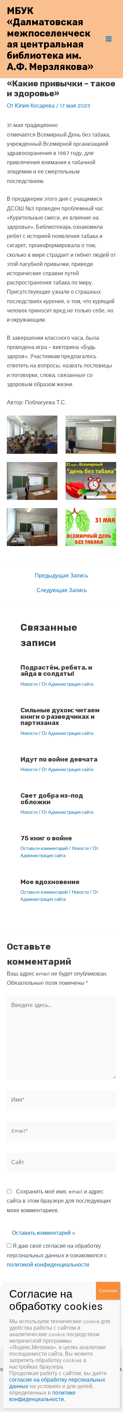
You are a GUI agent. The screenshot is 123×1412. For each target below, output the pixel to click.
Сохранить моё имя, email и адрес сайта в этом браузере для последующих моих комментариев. (59, 1200)
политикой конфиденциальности (48, 1264)
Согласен (108, 1290)
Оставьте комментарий (44, 848)
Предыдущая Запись (61, 575)
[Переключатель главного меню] (108, 38)
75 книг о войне (46, 838)
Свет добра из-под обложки (51, 799)
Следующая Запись (62, 590)
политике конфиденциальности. (42, 1395)
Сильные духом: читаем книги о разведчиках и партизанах (59, 716)
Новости (29, 684)
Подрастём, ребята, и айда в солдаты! (56, 670)
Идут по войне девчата (58, 759)
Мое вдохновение (50, 882)
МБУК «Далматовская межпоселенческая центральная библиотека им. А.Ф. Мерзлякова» (50, 38)
